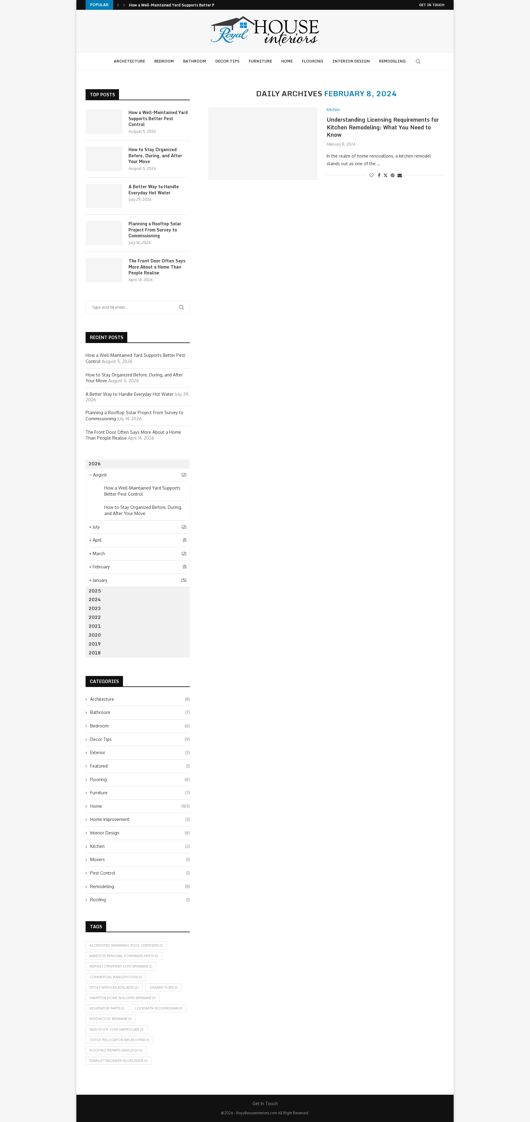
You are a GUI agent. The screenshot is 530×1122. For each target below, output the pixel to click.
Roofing (140, 899)
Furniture (260, 61)
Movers (140, 859)
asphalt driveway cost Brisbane (121, 966)
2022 (95, 617)
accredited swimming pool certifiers (126, 945)
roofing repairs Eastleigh (116, 1050)
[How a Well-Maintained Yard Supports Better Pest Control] (104, 121)
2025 (95, 590)
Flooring (312, 61)
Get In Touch (431, 5)
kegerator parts (107, 1008)
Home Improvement (140, 819)
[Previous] (118, 5)
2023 (95, 608)
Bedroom (164, 61)
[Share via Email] (400, 175)
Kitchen (140, 846)
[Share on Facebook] (379, 175)
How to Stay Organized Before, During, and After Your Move (155, 156)
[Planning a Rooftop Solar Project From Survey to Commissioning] (104, 233)
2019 (95, 643)
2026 (95, 463)
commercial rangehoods (116, 977)
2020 (95, 635)
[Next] (124, 5)
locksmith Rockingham (158, 1008)
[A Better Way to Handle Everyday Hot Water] (104, 196)
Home (287, 61)
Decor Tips (227, 61)
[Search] (418, 62)
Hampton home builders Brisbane (123, 998)
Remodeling (392, 61)
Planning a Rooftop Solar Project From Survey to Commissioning (155, 230)
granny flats (163, 987)
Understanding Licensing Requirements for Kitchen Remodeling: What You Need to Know (383, 127)
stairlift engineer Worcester (119, 1061)
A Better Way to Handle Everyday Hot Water (154, 190)
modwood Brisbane (111, 1019)
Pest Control (140, 873)
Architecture (129, 61)
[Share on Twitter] (385, 175)
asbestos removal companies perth (124, 956)
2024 (95, 599)
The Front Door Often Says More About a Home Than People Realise (157, 267)
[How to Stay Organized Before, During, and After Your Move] (104, 159)
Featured (140, 766)
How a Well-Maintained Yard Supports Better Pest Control (182, 5)
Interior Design (351, 61)
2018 (95, 652)
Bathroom (194, 61)
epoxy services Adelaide (114, 987)
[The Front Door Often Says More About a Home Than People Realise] (104, 270)
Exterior (140, 752)
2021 (95, 626)
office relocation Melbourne (119, 1040)
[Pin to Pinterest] (392, 175)
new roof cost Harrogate (117, 1029)
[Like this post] (371, 175)
